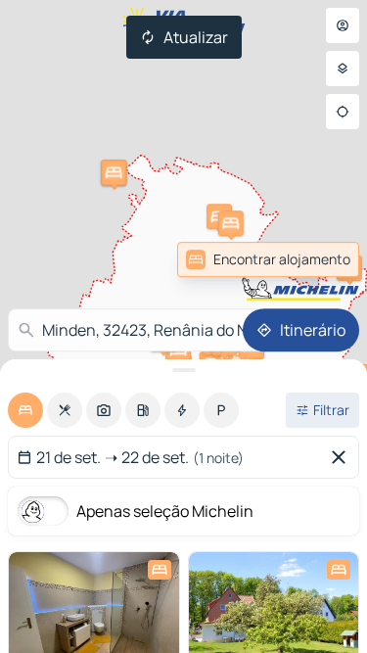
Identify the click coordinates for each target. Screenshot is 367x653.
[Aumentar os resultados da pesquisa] (183, 370)
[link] (316, 259)
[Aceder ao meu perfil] (342, 25)
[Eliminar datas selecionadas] (342, 457)
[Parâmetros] (342, 68)
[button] (231, 223)
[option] (25, 410)
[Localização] (342, 111)
